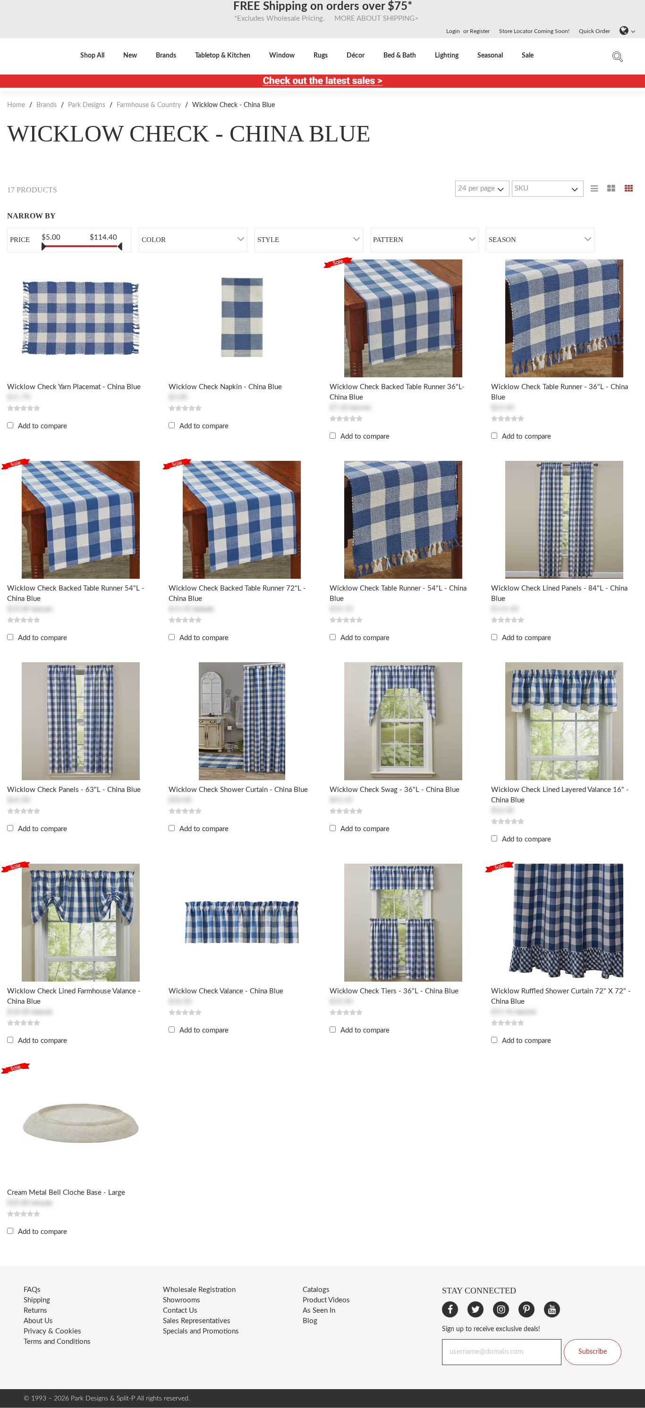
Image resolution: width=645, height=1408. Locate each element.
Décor (356, 55)
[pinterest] (526, 1309)
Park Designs (86, 105)
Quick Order (594, 31)
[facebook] (450, 1309)
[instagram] (501, 1309)
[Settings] (625, 31)
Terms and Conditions (57, 1341)
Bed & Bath (399, 55)
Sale (528, 55)
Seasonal (490, 55)
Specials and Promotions (201, 1331)
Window (282, 55)
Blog (310, 1321)
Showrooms (181, 1300)
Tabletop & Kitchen (222, 55)
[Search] (617, 59)
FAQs (32, 1289)
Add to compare (42, 426)
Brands (166, 55)
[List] (594, 189)
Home (17, 105)
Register (480, 31)
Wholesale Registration (199, 1289)
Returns (35, 1310)
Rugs (321, 55)
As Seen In (319, 1310)
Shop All (92, 55)
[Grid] (629, 189)
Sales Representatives (196, 1321)
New (130, 55)
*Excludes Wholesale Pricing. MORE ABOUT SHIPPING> (323, 18)
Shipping (37, 1300)
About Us (38, 1321)
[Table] (611, 189)
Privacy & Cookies (52, 1331)
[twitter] (475, 1309)
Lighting (446, 55)
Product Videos (326, 1300)
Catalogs (316, 1289)
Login (453, 31)
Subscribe (592, 1352)
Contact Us (180, 1310)
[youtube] (552, 1309)
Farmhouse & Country (149, 105)
